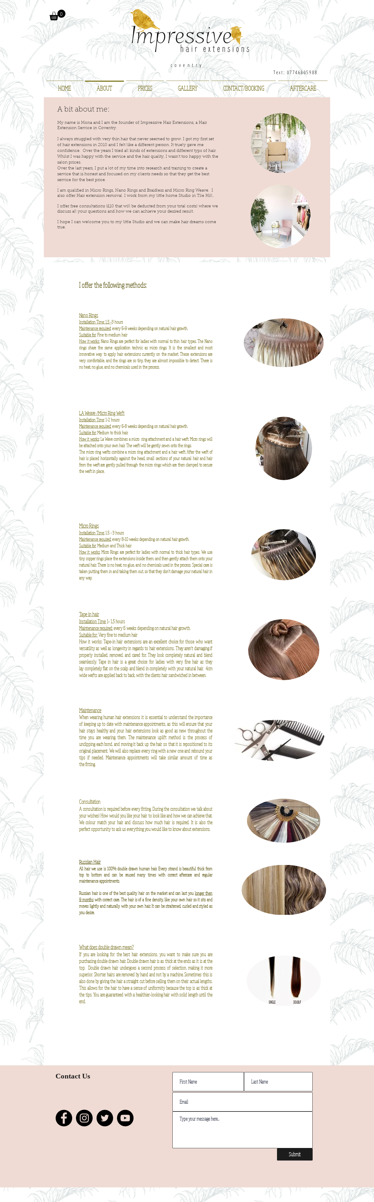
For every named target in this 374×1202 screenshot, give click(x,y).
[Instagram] (84, 1118)
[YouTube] (125, 1118)
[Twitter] (104, 1118)
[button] (57, 15)
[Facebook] (64, 1118)
